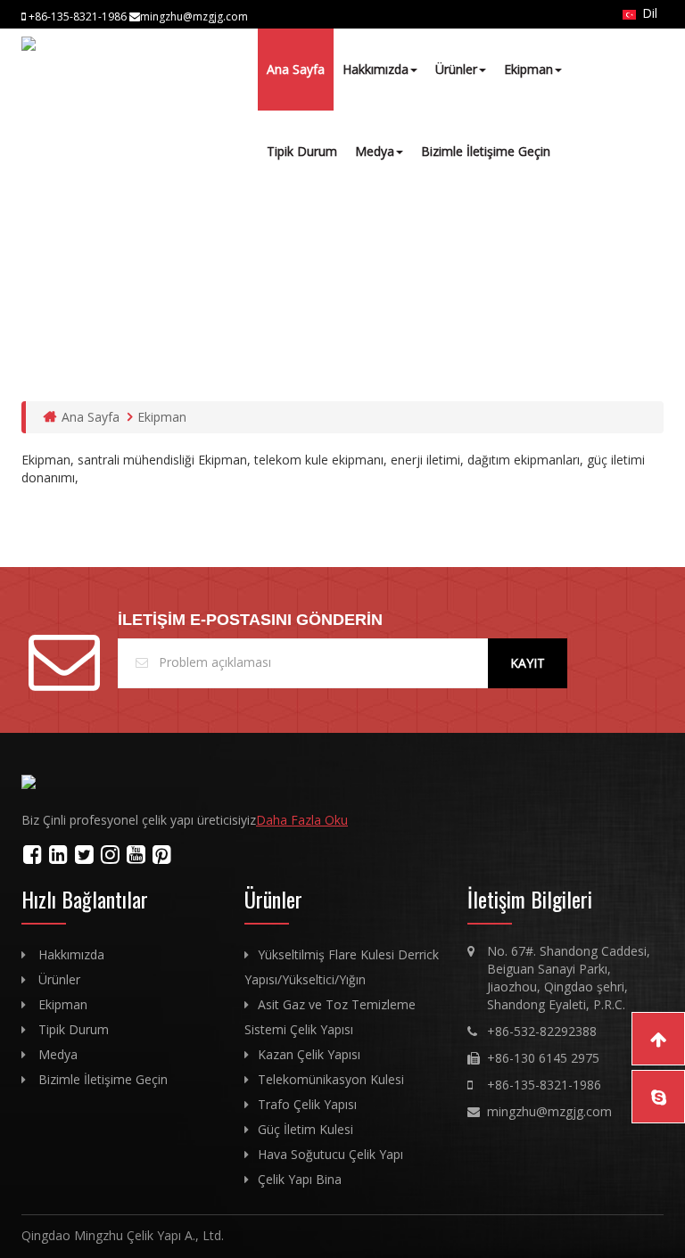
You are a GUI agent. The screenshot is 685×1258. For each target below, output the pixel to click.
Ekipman (528, 69)
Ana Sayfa (296, 69)
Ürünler (456, 69)
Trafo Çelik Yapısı (307, 1104)
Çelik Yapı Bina (300, 1179)
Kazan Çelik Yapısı (309, 1054)
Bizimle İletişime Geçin (485, 151)
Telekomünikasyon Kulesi (331, 1079)
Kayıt (527, 662)
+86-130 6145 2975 (543, 1057)
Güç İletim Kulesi (305, 1129)
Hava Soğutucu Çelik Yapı (330, 1154)
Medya (374, 151)
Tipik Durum (302, 151)
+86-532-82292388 (542, 1031)
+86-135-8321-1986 (544, 1084)
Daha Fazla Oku (302, 819)
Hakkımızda (375, 69)
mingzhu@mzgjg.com (549, 1111)
